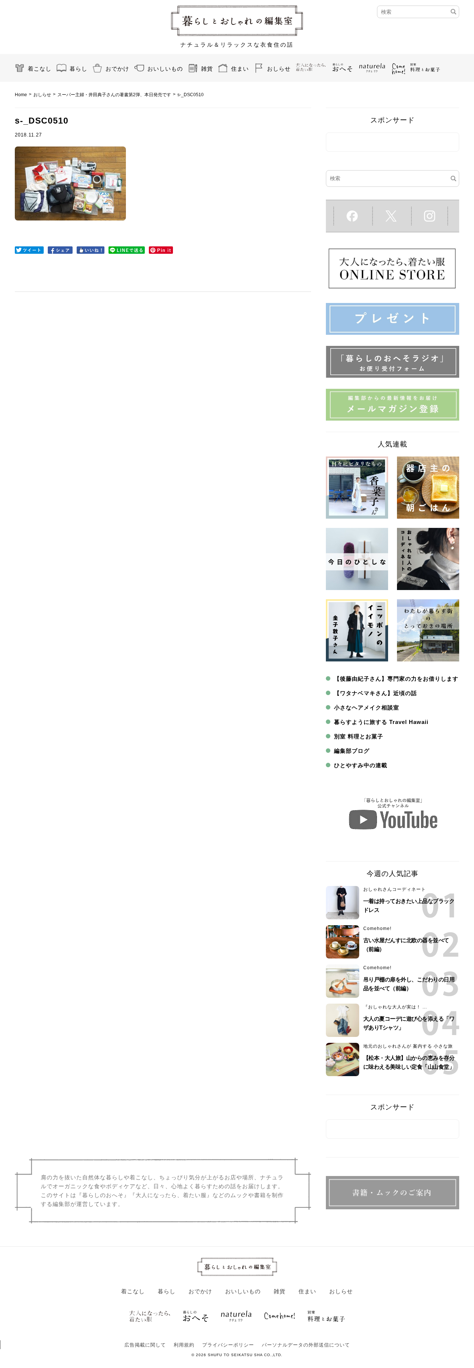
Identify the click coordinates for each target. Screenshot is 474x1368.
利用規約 (184, 1345)
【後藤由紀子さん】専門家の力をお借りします (396, 678)
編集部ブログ (352, 751)
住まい (240, 68)
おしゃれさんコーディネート (394, 889)
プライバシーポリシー (228, 1345)
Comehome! (377, 928)
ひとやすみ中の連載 (360, 765)
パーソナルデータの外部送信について (306, 1345)
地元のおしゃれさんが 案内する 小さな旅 (408, 1046)
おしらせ (279, 68)
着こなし (39, 68)
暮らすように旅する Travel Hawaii (381, 722)
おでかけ (117, 68)
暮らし (78, 68)
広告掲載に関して (145, 1345)
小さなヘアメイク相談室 (366, 707)
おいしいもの (165, 68)
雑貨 (207, 68)
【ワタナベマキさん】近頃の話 (375, 693)
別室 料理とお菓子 (358, 736)
